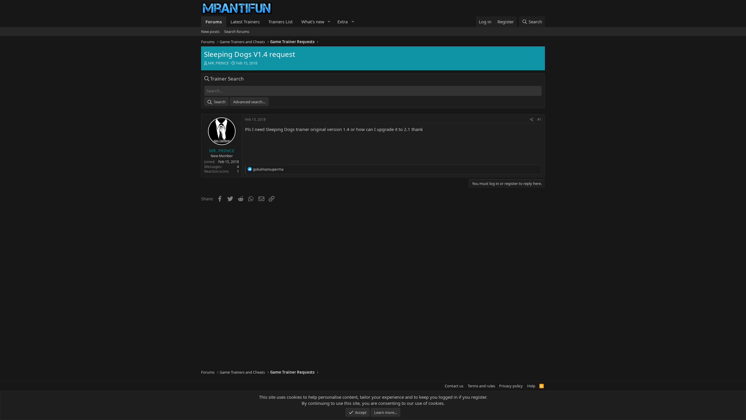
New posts (210, 31)
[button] (329, 21)
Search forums (236, 31)
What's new (312, 21)
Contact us (454, 385)
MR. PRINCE (218, 63)
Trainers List (280, 21)
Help (531, 385)
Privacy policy (511, 385)
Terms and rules (481, 385)
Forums (213, 21)
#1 (539, 119)
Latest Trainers (245, 21)
